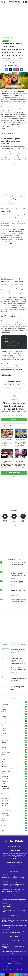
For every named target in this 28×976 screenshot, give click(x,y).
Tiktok (3, 735)
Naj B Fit (4, 808)
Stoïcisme (4, 706)
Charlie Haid (5, 818)
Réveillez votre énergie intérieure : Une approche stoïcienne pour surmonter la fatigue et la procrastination (18, 574)
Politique (4, 716)
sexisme (21, 385)
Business (4, 714)
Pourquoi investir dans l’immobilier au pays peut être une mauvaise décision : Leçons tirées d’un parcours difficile (7, 462)
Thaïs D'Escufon (6, 771)
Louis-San (4, 783)
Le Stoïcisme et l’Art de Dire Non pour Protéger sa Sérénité (18, 563)
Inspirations (5, 766)
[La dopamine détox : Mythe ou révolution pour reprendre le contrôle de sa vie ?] (7, 433)
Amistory (4, 791)
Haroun (4, 757)
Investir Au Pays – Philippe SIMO (10, 769)
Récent (12, 644)
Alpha (3, 761)
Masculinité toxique (14, 381)
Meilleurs (4, 711)
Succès (4, 718)
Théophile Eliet (5, 801)
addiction (4, 742)
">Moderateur (7, 62)
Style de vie (5, 704)
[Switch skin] (23, 2)
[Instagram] (18, 846)
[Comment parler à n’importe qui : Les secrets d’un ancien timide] (5, 603)
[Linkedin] (14, 69)
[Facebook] (6, 69)
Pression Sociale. (10, 385)
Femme (4, 730)
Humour (4, 754)
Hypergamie (5, 733)
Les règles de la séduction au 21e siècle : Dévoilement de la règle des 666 (18, 592)
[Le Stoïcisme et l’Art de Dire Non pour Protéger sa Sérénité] (5, 566)
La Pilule (4, 723)
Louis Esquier (5, 786)
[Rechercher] (2, 2)
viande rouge (19, 388)
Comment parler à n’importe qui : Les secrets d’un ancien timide (19, 600)
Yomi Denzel (5, 776)
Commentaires (22, 644)
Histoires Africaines (6, 702)
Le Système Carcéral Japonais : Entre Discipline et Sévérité (13, 344)
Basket (3, 759)
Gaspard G (4, 825)
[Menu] (26, 2)
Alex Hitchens (5, 805)
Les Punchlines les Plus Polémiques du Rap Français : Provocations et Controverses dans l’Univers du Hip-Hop (20, 462)
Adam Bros (5, 796)
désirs (3, 745)
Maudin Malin (5, 788)
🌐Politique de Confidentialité (14, 966)
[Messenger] (21, 69)
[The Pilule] (14, 2)
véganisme (8, 388)
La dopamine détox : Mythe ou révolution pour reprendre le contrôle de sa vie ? (6, 441)
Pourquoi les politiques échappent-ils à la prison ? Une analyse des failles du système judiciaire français (20, 442)
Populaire (4, 644)
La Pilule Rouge (10, 963)
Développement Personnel (8, 721)
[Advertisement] (14, 20)
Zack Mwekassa (6, 752)
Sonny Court (5, 773)
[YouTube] (16, 846)
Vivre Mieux (9, 37)
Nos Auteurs (18, 963)
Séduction (4, 726)
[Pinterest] (17, 69)
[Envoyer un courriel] (13, 62)
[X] (10, 69)
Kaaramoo (4, 793)
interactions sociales (7, 737)
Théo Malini (5, 781)
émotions (4, 747)
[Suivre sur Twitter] (12, 62)
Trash (3, 820)
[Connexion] (4, 2)
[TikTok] (19, 846)
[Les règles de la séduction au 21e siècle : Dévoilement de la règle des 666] (5, 594)
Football (4, 709)
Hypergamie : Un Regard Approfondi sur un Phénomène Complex (18, 582)
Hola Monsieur (5, 798)
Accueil (4, 37)
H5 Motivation (5, 778)
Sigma (3, 749)
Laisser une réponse (14, 472)
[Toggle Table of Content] (16, 134)
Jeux (3, 830)
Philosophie (5, 728)
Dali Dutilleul (5, 813)
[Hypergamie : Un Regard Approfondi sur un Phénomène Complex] (5, 584)
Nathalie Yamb (5, 815)
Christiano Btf (14, 961)
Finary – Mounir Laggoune (8, 810)
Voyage (4, 827)
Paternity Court (6, 823)
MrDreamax (5, 803)
